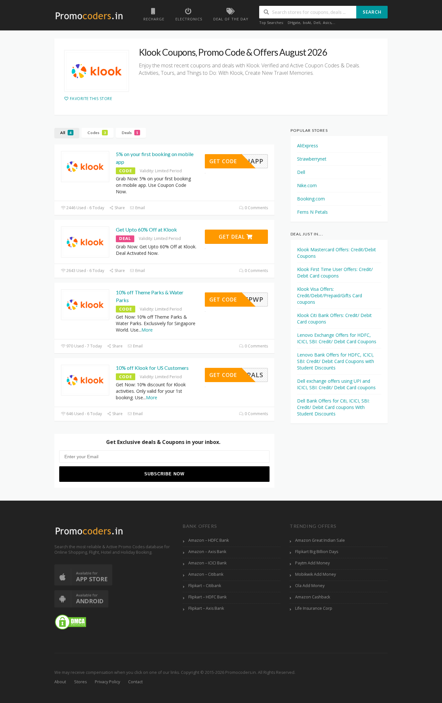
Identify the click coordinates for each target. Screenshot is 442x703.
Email (139, 207)
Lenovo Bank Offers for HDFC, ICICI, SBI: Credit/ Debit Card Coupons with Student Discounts (335, 361)
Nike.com (307, 185)
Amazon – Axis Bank (207, 551)
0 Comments (256, 207)
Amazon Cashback (312, 597)
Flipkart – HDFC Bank (207, 597)
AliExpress (307, 145)
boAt (307, 22)
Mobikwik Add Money (315, 574)
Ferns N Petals (312, 212)
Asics (327, 22)
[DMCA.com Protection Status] (70, 622)
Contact (135, 682)
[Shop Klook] (96, 71)
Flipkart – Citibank (204, 585)
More (147, 330)
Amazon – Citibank (205, 574)
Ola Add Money (310, 585)
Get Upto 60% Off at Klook (146, 229)
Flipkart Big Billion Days (316, 551)
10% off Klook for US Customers (152, 368)
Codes (96, 132)
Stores (80, 682)
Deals (130, 132)
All (66, 132)
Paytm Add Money (312, 563)
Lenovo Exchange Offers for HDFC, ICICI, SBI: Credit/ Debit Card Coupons (336, 338)
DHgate (294, 22)
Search (372, 12)
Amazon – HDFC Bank (208, 540)
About (60, 682)
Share (119, 207)
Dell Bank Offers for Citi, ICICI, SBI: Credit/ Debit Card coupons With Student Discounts (333, 407)
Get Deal (233, 236)
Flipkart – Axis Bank (206, 608)
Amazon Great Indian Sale (320, 540)
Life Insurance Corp (313, 608)
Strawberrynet (311, 159)
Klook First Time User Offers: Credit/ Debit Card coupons (335, 272)
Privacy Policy (107, 682)
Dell (317, 22)
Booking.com (311, 199)
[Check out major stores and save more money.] (89, 16)
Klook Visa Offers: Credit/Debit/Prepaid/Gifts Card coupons (329, 295)
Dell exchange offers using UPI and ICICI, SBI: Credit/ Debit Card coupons (336, 384)
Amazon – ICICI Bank (207, 563)
